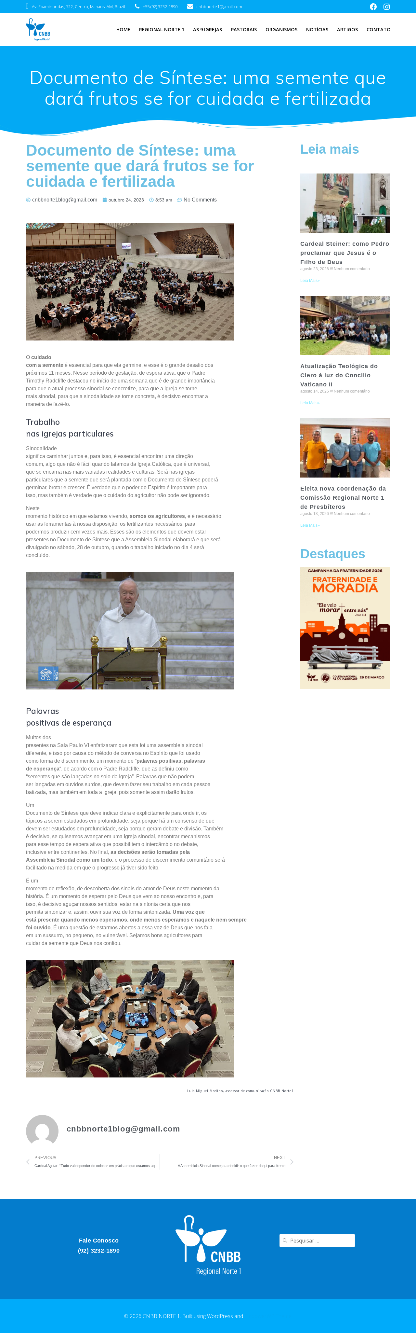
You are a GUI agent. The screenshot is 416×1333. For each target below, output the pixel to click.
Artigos (347, 29)
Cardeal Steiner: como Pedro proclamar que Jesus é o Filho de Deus (344, 253)
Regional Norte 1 (161, 29)
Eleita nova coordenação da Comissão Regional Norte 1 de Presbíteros (343, 497)
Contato (379, 29)
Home (123, 29)
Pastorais (244, 29)
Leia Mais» (310, 280)
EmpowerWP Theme (268, 1316)
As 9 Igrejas (207, 29)
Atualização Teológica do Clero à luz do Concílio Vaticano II (339, 375)
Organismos (281, 29)
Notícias (317, 29)
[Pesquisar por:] (317, 1240)
